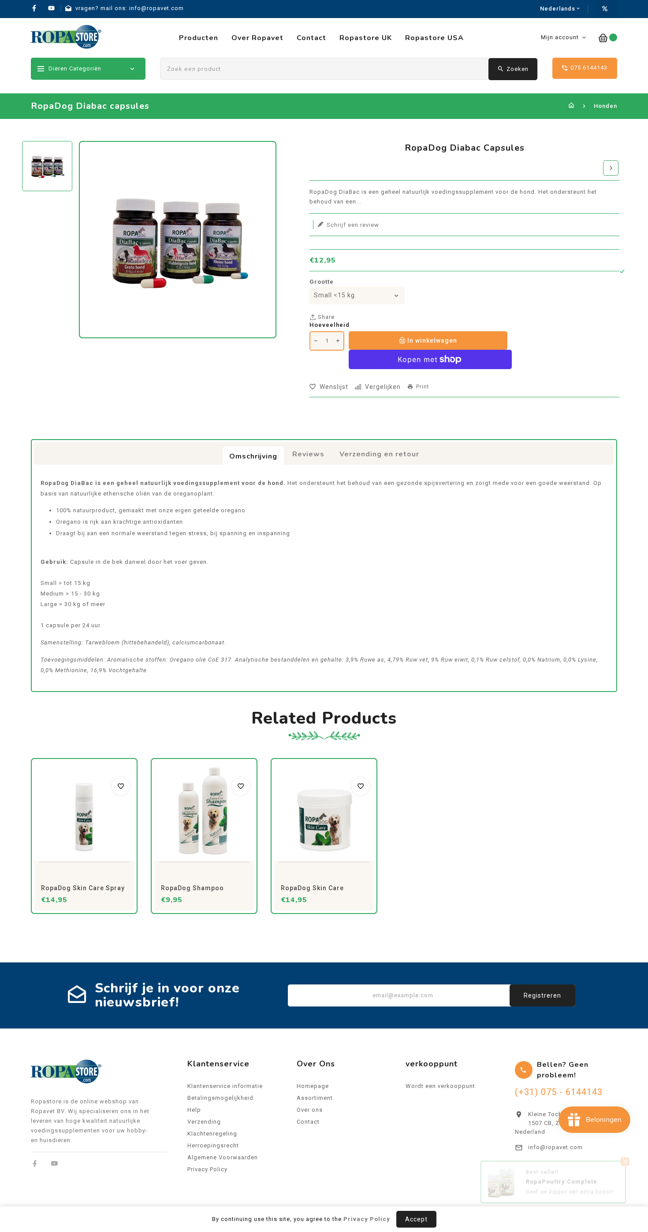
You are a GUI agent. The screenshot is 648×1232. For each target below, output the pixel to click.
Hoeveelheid (329, 325)
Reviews (308, 454)
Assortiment (315, 1098)
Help (194, 1109)
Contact (308, 1121)
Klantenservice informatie (225, 1086)
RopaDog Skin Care (312, 888)
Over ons (310, 1109)
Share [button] (325, 317)
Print (422, 387)
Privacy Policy (207, 1169)
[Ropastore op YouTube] (54, 1163)
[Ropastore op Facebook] (35, 1163)
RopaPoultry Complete (561, 1188)
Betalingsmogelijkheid (220, 1098)
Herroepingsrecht (213, 1145)
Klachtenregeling (212, 1133)
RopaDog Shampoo (192, 888)
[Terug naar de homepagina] (571, 106)
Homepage (313, 1086)
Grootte (321, 281)
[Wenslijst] (121, 786)
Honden (605, 106)
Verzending (204, 1121)
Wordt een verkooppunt (440, 1086)
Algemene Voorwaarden (222, 1157)
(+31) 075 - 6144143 (559, 1092)
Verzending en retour (379, 454)
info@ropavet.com (555, 1147)
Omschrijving (253, 456)
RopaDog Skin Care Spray (83, 888)
